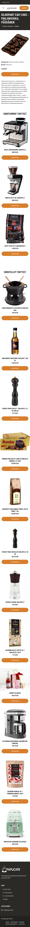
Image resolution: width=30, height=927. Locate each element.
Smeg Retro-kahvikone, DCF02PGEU (15, 842)
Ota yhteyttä (14, 922)
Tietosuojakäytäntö (11, 924)
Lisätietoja (15, 74)
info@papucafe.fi (6, 2)
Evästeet (21, 922)
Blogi (5, 899)
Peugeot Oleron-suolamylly (15, 602)
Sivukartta (21, 924)
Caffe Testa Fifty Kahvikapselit (15, 246)
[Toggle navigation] (3, 7)
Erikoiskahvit (8, 893)
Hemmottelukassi (15, 693)
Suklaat (16, 26)
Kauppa (24, 8)
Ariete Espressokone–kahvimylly (15, 150)
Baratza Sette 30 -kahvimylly (15, 198)
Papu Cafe (7, 889)
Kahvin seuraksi (8, 26)
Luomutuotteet (8, 896)
